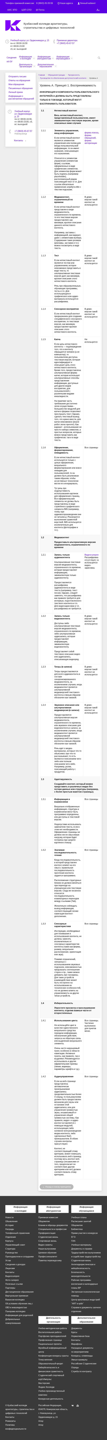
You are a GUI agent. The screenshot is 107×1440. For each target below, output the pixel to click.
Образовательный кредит (50, 1363)
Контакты (18, 140)
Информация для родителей (19, 1315)
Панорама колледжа (15, 1311)
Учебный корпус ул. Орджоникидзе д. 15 (29, 40)
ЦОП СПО (26, 10)
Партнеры (10, 1288)
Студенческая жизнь (48, 1237)
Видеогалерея (92, 555)
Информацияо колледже (25, 58)
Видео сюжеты (45, 1245)
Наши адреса (66, 3)
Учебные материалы (81, 1245)
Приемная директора (67, 40)
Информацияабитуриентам (44, 58)
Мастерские (44, 1383)
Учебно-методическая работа (52, 1328)
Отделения (10, 1237)
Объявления (11, 1221)
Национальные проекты (50, 1344)
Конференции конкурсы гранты (53, 1356)
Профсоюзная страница (50, 1340)
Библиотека (77, 1229)
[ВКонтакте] (73, 1405)
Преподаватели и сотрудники (19, 1256)
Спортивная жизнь (47, 1241)
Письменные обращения (20, 88)
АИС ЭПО (12, 10)
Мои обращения (16, 84)
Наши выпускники (47, 1249)
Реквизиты (10, 1421)
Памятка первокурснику (50, 1260)
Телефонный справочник (17, 1233)
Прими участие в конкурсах (84, 1233)
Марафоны (76, 1344)
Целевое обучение (47, 1253)
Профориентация (46, 1233)
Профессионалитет (47, 1256)
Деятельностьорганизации (25, 65)
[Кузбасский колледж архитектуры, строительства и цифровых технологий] (14, 25)
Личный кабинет (88, 3)
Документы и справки (81, 1249)
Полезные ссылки (14, 1284)
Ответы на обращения (19, 80)
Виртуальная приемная (16, 1296)
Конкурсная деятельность (50, 1399)
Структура (10, 1249)
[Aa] (98, 10)
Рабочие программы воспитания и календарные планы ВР (84, 1284)
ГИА (73, 1241)
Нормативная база (80, 1336)
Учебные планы (79, 1217)
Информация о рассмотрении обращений (21, 97)
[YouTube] (78, 1405)
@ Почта (40, 10)
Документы (76, 1328)
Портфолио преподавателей (52, 1336)
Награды (9, 1229)
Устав (8, 1260)
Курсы (74, 1332)
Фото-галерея (12, 1280)
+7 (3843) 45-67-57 (66, 43)
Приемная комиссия (48, 1217)
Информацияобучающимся (63, 58)
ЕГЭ (73, 1237)
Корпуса (9, 1241)
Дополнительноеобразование (46, 65)
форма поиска (91, 133)
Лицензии (10, 1268)
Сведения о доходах (15, 1264)
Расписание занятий (81, 1221)
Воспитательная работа (49, 1332)
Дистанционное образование (19, 1292)
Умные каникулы (79, 1360)
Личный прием (15, 92)
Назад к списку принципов (58, 1187)
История (9, 1225)
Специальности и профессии (52, 1229)
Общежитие (44, 1221)
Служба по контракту (81, 1371)
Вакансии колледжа (15, 1300)
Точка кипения (45, 1360)
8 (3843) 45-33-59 (44, 3)
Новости (9, 1217)
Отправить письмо (17, 76)
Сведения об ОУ (11, 60)
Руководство (11, 1253)
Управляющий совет (15, 1245)
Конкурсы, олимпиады (82, 1356)
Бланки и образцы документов (53, 1225)
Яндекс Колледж (46, 1387)
